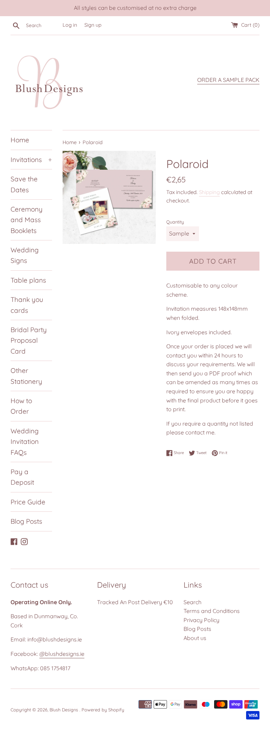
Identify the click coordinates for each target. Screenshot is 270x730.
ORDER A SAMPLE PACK (228, 79)
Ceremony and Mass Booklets (27, 220)
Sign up (93, 25)
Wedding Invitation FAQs (25, 442)
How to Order (21, 405)
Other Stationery (26, 375)
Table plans (28, 280)
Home (20, 140)
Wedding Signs (25, 255)
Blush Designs (64, 709)
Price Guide (28, 502)
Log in (70, 25)
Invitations (31, 159)
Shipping (209, 192)
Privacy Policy (201, 620)
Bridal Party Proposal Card (29, 340)
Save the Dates (24, 184)
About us (195, 637)
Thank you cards (27, 304)
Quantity (175, 222)
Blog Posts (26, 521)
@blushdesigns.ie (61, 653)
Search (192, 602)
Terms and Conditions (212, 610)
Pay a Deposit (22, 476)
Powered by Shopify (103, 709)
